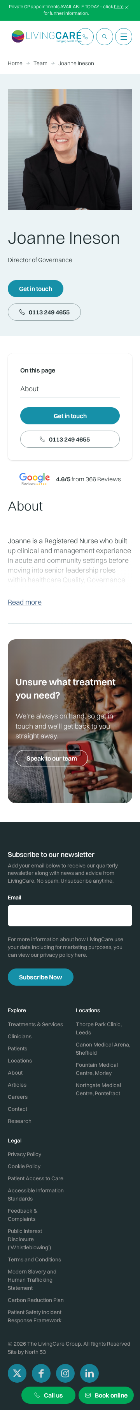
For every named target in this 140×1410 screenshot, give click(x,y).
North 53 (35, 1351)
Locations (20, 1060)
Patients (17, 1048)
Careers (18, 1096)
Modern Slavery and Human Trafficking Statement (32, 1279)
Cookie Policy (24, 1166)
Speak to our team (51, 758)
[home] (45, 37)
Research (20, 1120)
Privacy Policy (24, 1154)
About (29, 388)
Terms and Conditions (34, 1259)
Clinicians (20, 1036)
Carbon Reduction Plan (36, 1300)
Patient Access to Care (35, 1178)
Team (40, 63)
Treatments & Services (35, 1024)
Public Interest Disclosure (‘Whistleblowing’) (29, 1239)
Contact (17, 1108)
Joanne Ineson (76, 63)
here (119, 6)
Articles (17, 1084)
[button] (85, 36)
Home (15, 63)
